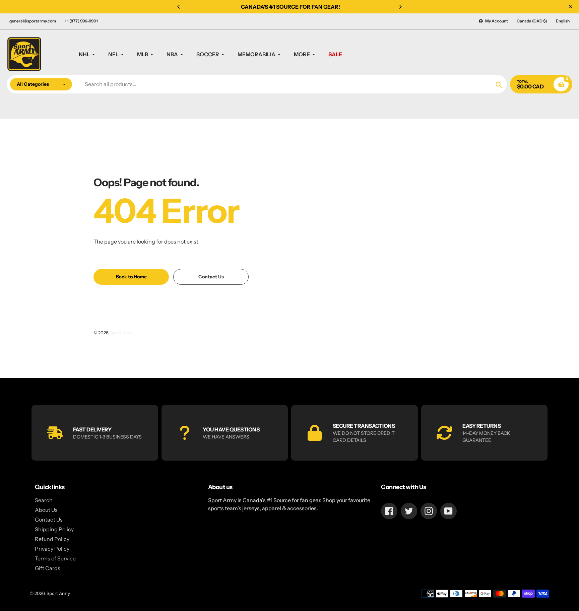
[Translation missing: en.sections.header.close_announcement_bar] (570, 6)
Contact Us (49, 519)
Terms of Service (55, 558)
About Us (46, 509)
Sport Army (122, 332)
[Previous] (179, 6)
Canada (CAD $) (532, 20)
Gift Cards (47, 568)
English (563, 20)
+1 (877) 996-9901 (81, 20)
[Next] (400, 6)
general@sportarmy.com (32, 20)
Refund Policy (52, 539)
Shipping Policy (54, 529)
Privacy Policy (52, 548)
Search (44, 500)
